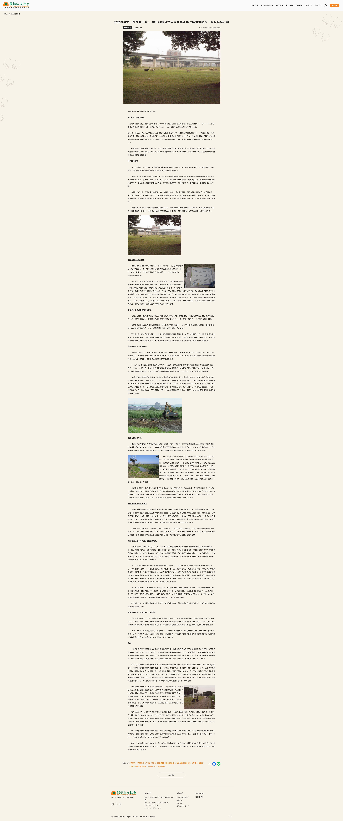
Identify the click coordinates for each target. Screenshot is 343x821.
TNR (148, 763)
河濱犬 (133, 763)
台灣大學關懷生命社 (183, 763)
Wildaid (179, 803)
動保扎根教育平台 (182, 797)
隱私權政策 (143, 816)
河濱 (194, 763)
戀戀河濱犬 (153, 766)
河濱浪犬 (141, 763)
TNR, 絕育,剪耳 (158, 763)
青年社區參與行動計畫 (138, 766)
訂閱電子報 (199, 797)
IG (120, 804)
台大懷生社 (170, 763)
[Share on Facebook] (214, 764)
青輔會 (200, 763)
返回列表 (171, 775)
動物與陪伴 (127, 28)
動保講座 (289, 5)
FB (112, 804)
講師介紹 (318, 5)
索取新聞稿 (199, 793)
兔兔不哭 (179, 800)
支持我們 (334, 5)
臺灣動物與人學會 (182, 806)
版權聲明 (152, 816)
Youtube (116, 804)
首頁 (5, 14)
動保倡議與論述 (267, 5)
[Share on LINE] (218, 764)
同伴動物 (162, 766)
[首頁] (16, 5)
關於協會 (254, 5)
